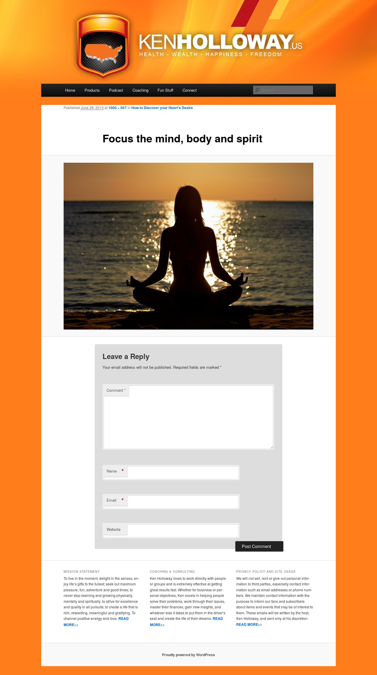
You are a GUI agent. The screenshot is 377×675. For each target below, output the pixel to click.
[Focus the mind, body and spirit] (188, 246)
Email (115, 500)
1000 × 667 (117, 107)
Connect (190, 90)
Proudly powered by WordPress (188, 654)
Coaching (140, 90)
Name (115, 471)
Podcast (116, 90)
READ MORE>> (249, 624)
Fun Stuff (165, 90)
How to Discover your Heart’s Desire (162, 107)
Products (92, 90)
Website (113, 529)
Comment (116, 390)
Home (70, 90)
